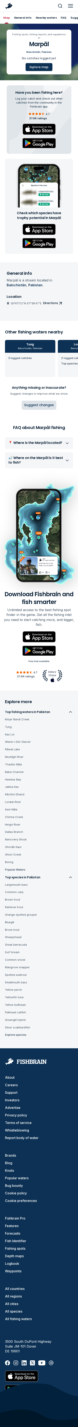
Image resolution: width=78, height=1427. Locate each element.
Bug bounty (14, 1185)
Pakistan (47, 52)
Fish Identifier (15, 1241)
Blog (8, 1163)
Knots (9, 1170)
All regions (13, 1296)
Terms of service (18, 1123)
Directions (50, 303)
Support (11, 1092)
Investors (12, 1100)
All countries (15, 1289)
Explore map (39, 67)
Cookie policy (16, 1193)
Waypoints (13, 1271)
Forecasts (12, 1233)
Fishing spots (15, 1248)
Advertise (12, 1108)
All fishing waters (18, 1319)
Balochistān (33, 52)
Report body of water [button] (21, 1138)
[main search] (60, 6)
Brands (10, 1155)
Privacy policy (16, 1115)
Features (12, 1226)
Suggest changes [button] (39, 405)
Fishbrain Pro (15, 1218)
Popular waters (16, 1178)
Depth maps (14, 1256)
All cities (11, 1304)
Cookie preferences (21, 1201)
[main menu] (70, 5)
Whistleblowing (17, 1130)
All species (13, 1311)
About (10, 1077)
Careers (11, 1085)
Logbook (12, 1263)
